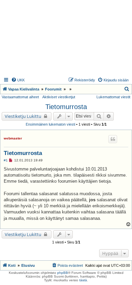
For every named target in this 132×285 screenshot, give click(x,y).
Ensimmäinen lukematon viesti (50, 124)
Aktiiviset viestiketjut (58, 97)
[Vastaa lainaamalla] (112, 139)
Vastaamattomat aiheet (20, 97)
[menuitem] (18, 80)
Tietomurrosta (66, 106)
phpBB (62, 273)
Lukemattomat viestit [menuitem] (113, 97)
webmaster (13, 138)
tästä (83, 280)
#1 (6, 160)
